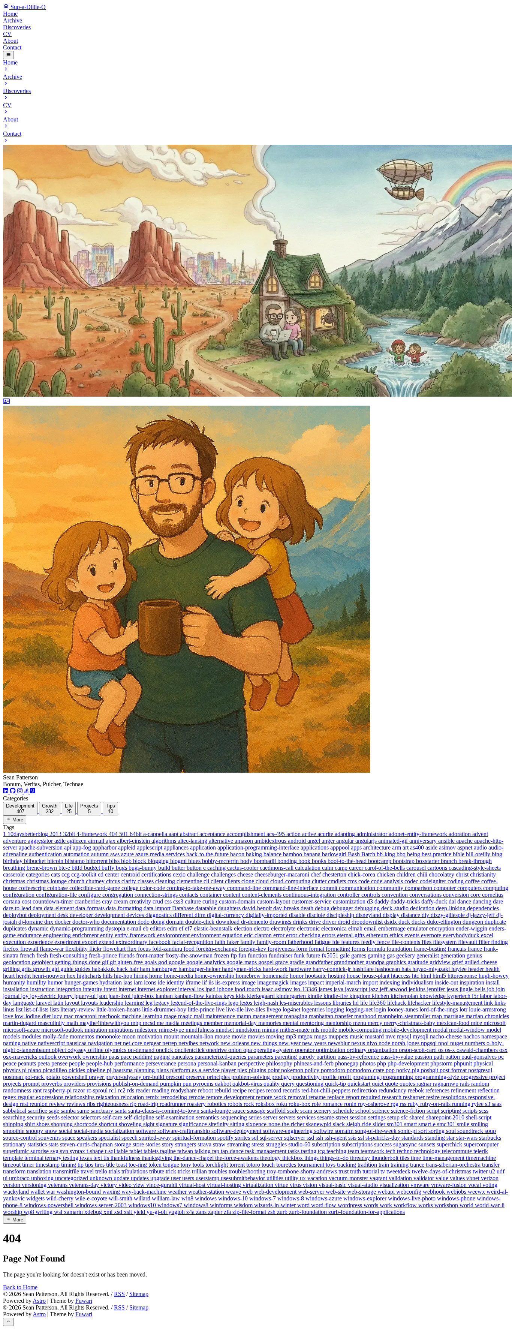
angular (345, 841)
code (364, 881)
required (371, 1097)
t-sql (111, 1151)
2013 (56, 834)
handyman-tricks (242, 969)
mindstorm (248, 1029)
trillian (200, 1171)
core (476, 894)
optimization (331, 1050)
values (458, 1178)
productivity (306, 1077)
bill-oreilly (479, 854)
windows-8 (291, 1198)
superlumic (16, 1151)
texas (86, 1158)
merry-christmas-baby (410, 1023)
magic (186, 1016)
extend (107, 942)
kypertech (459, 996)
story (168, 1144)
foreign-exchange (217, 948)
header (476, 969)
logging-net (360, 1009)
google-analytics (206, 962)
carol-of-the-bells (385, 868)
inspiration (473, 982)
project (497, 1077)
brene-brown (42, 868)
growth (42, 969)
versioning (35, 1185)
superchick (450, 1144)
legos (247, 1002)
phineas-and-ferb (314, 1063)
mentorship (339, 1023)
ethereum (377, 935)
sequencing (234, 1117)
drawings (281, 921)
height (24, 975)
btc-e (65, 868)
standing (435, 1137)
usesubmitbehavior (243, 1178)
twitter (481, 1171)
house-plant (376, 975)
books (320, 861)
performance (129, 1063)
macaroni (86, 1016)
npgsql (429, 1043)
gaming (377, 955)
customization (350, 901)
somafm (345, 1131)
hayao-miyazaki (431, 969)
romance (333, 1104)
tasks (294, 1151)
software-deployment (237, 1131)
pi (25, 1070)
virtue (282, 1185)
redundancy (393, 1090)
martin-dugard (20, 1023)
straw (220, 1144)
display (392, 915)
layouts (90, 1002)
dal (453, 901)
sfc (405, 1117)
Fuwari (83, 1301)
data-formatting (125, 908)
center (113, 874)
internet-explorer (158, 989)
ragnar (424, 1083)
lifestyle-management (458, 1002)
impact (316, 982)
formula (376, 948)
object (59, 1050)
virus (296, 1185)
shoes (43, 1124)
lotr (464, 1009)
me (161, 1023)
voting (489, 1185)
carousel (416, 868)
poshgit (430, 1070)
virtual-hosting (225, 1185)
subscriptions (358, 1144)
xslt (128, 1212)
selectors (91, 1117)
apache (465, 841)
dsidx (391, 921)
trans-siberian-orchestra (454, 1164)
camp (342, 868)
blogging (159, 861)
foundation (399, 948)
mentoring (312, 1023)
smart (411, 1124)
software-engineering (288, 1131)
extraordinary (132, 942)
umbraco (20, 1178)
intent (111, 989)
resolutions (454, 1097)
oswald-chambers (478, 1050)
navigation (101, 1043)
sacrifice (38, 1110)
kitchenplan (405, 996)
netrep (170, 1043)
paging (162, 1056)
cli (207, 881)
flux (132, 948)
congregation (118, 894)
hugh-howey (494, 975)
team (354, 1151)
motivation (150, 1036)
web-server (312, 1191)
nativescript (52, 1043)
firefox (11, 948)
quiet (378, 1083)
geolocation (17, 962)
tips (90, 1164)
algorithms (164, 841)
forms (359, 948)
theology (271, 1158)
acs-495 (276, 834)
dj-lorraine (31, 921)
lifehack (397, 1002)
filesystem (445, 942)
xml (108, 1212)
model (494, 1029)
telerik (480, 1151)
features (351, 942)
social (66, 1131)
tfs (107, 1158)
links (500, 1002)
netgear (153, 1043)
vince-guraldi (162, 1185)
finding (499, 942)
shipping (14, 1124)
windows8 (197, 1205)
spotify (226, 1137)
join (500, 989)
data (38, 908)
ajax (111, 841)
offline (96, 1050)
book (305, 861)
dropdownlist (368, 921)
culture (193, 901)
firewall (30, 948)
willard (143, 1198)
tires (100, 1164)
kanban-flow (190, 996)
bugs (122, 868)
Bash (354, 854)
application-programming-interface (259, 847)
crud (159, 901)
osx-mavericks (21, 1056)
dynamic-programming (77, 928)
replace (336, 1097)
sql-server (272, 1137)
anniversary (423, 841)
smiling (479, 1124)
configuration (19, 894)
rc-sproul (98, 1090)
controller (349, 894)
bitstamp (75, 861)
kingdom (360, 996)
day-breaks (287, 908)
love (9, 1016)
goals (151, 962)
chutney (96, 881)
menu (360, 1023)
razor (80, 1090)
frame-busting (430, 948)
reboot (206, 1090)
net (118, 1043)
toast (122, 1164)
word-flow (324, 1205)
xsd (119, 1212)
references (438, 1090)
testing (71, 1158)
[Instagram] (20, 791)
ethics (396, 935)
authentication (46, 854)
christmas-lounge (47, 881)
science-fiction (409, 1110)
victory (109, 1185)
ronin (351, 1104)
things (312, 1158)
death (308, 908)
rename (317, 1097)
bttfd (78, 868)
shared (417, 1117)
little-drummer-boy (165, 1009)
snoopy (35, 1131)
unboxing (43, 1178)
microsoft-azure (22, 1029)
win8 (188, 1198)
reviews (77, 1104)
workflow (406, 1205)
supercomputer (481, 1144)
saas (497, 1104)
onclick (165, 1050)
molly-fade (56, 1036)
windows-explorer (365, 1198)
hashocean (388, 969)
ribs (92, 1104)
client (218, 881)
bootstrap (404, 861)
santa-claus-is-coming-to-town (164, 1110)
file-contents (406, 942)
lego (234, 1002)
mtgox (306, 1036)
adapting (345, 834)
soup (490, 1131)
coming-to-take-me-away (196, 888)
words (372, 1205)
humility (37, 982)
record (274, 1090)
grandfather (319, 962)
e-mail (135, 928)
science (381, 1110)
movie (240, 1036)
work (387, 1205)
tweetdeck (399, 1171)
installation (16, 989)
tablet (136, 1151)
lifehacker (419, 1002)
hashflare (363, 969)
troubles (218, 1171)
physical (483, 1063)
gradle (297, 962)
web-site (336, 1191)
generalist (428, 955)
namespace (494, 1036)
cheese (246, 874)
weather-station (207, 1191)
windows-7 (263, 1198)
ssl (361, 1137)
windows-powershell (49, 1205)
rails (465, 1083)
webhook (434, 1191)
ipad (211, 989)
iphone (226, 989)
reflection (489, 1090)
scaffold (277, 1110)
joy (25, 996)
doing (158, 921)
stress (259, 1144)
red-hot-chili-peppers (326, 1090)
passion (424, 1056)
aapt (174, 834)
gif (106, 962)
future (314, 955)
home (156, 975)
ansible (447, 841)
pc (501, 1056)
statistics (37, 1144)
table (123, 1151)
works (426, 1205)
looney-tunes (403, 1009)
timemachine (481, 1158)
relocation (133, 1097)
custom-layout (274, 901)
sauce (239, 1110)
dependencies (483, 908)
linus (9, 1009)
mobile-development (408, 1029)
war (51, 1191)
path (439, 1056)
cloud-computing (291, 881)
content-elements (262, 894)
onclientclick (190, 1050)
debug (323, 908)
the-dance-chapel (194, 1158)
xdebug (93, 1212)
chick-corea (362, 874)
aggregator (41, 841)
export (90, 942)
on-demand (142, 1050)
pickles (78, 1070)
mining (271, 1029)
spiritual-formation (194, 1137)
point (274, 1070)
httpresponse (463, 975)
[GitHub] (13, 791)
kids (241, 996)
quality (272, 1083)
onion (235, 1050)
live (221, 1009)
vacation (318, 1178)
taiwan (186, 1151)
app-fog (83, 847)
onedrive (217, 1050)
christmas (15, 881)
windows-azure (324, 1198)
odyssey (77, 1050)
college (130, 888)
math (72, 1023)
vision (311, 1185)
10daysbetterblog (28, 834)
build (165, 868)
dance (465, 901)
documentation (119, 921)
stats (54, 1144)
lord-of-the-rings (439, 1009)
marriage (454, 1016)
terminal (34, 1158)
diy (426, 915)
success (383, 1144)
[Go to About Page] (256, 586)
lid (356, 1002)
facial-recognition (193, 942)
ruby (414, 1104)
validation (401, 1178)
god (163, 962)
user (176, 1178)
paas (115, 1056)
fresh (42, 955)
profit (345, 1077)
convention (395, 894)
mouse (223, 1036)
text (98, 1158)
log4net (292, 1009)
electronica (334, 928)
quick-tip (336, 1083)
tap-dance (233, 1151)
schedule (344, 1110)
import (370, 982)
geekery (406, 955)
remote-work (272, 1097)
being (414, 854)
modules (32, 1036)
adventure (15, 841)
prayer (97, 1077)
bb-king (387, 854)
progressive (475, 1077)
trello (102, 1171)
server (271, 1117)
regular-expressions (41, 1097)
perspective (252, 1063)
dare (498, 901)
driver (330, 921)
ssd (311, 1137)
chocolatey (442, 874)
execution (15, 942)
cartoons (438, 868)
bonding (287, 861)
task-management (266, 1151)
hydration (111, 982)
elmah (356, 928)
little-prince (202, 1009)
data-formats (90, 908)
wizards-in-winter (275, 1205)
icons (151, 982)
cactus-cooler (243, 868)
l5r (476, 996)
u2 (493, 1171)
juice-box (144, 996)
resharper (414, 1097)
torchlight (217, 1164)
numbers (476, 1043)
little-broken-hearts (119, 1009)
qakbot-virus (247, 1083)
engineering (57, 935)
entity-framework (136, 935)
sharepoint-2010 (446, 1117)
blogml (179, 861)
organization (383, 1050)
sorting (437, 1131)
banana (313, 854)
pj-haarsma (120, 1070)
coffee (473, 881)
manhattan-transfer (331, 1016)
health (492, 969)
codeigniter (434, 881)
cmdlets (337, 881)
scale (293, 1110)
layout (73, 1002)
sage (55, 1110)
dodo (144, 921)
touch (269, 1164)
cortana (12, 901)
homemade (276, 975)
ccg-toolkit (84, 874)
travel (88, 1171)
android (297, 841)
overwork (70, 1056)
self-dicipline (140, 1117)
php (382, 1063)
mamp (245, 1016)
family (248, 942)
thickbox (293, 1158)
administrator (372, 834)
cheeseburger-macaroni (283, 874)
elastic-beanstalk (214, 928)
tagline (168, 1151)
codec (412, 881)
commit (329, 888)
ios (201, 989)
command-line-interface (291, 888)
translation (40, 1171)
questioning (310, 1083)
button (195, 868)
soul (451, 1131)
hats (406, 969)
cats (56, 874)
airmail (97, 841)
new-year (290, 1043)
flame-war (52, 948)
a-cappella (156, 834)
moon (129, 1036)
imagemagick (273, 982)
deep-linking (451, 908)
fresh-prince (103, 955)
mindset (225, 1029)
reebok (416, 1090)
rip (134, 1104)
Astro (39, 1301)
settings (377, 1117)
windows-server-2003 (101, 1205)
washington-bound (79, 1191)
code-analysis (387, 881)
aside (432, 847)
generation (453, 955)
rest (25, 1104)
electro (262, 928)
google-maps (242, 962)
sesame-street (333, 1117)
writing (45, 1212)
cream (121, 901)
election (244, 928)
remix (152, 1097)
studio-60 (300, 1144)
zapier (216, 1212)
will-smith (121, 1198)
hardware (301, 969)
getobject (43, 962)
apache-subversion (41, 847)
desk (63, 915)
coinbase (58, 888)
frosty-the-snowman (189, 955)
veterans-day (84, 1185)
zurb (283, 1212)
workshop (447, 1205)
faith (221, 942)
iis (211, 982)
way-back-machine (144, 1191)
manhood (366, 1016)
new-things (264, 1043)
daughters (230, 908)
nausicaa (77, 1043)
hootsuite (316, 975)
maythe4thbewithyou (105, 1023)
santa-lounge (216, 1110)
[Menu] (8, 55)
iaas (128, 982)
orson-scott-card (418, 1050)
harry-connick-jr (332, 969)
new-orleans (235, 1043)
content (232, 894)
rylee (478, 1104)
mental (291, 1023)
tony (187, 1164)
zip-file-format (250, 1212)
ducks (419, 921)
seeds (54, 1117)
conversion (456, 894)
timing (69, 1164)
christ (463, 874)
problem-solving (251, 1077)
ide (162, 982)
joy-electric (44, 996)
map (437, 1016)
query (288, 1083)
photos (368, 1063)
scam (307, 1110)
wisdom (244, 1205)
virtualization (259, 1185)
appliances (177, 847)
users (189, 1178)
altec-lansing (193, 841)
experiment (68, 942)
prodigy (281, 1077)
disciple (316, 915)
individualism (418, 982)
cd (101, 874)
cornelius (492, 894)
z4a (191, 1212)
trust (344, 1171)
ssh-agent (336, 1137)
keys (229, 996)
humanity (15, 982)
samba (69, 1110)
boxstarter (428, 861)
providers (75, 1083)
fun (243, 955)
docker (63, 921)
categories (38, 874)
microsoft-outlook (63, 1029)
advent (480, 834)
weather (178, 1191)
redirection (365, 1090)
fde (336, 942)
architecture (377, 847)
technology (428, 1151)
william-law (166, 1198)
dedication (423, 908)
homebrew (249, 975)
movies (257, 1036)
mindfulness (201, 1029)
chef (316, 874)
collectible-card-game (95, 888)
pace (127, 1056)
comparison (419, 888)
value (443, 1178)
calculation (308, 868)
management (268, 1016)
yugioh (177, 1212)
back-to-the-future (208, 854)
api (68, 847)
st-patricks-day (383, 1137)
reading (161, 1090)
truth (356, 1171)
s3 (488, 1104)
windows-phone (457, 1198)
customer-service (312, 901)
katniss (214, 996)
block (140, 861)
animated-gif (393, 841)
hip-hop (124, 975)
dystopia (116, 928)
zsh (272, 1212)
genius (474, 955)
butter (179, 868)
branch (449, 861)
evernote (432, 935)
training (400, 1164)
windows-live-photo (412, 1198)
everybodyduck (462, 935)
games (359, 955)
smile (464, 1124)
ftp (234, 955)
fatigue (323, 942)
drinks (301, 921)
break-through (475, 861)
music (357, 1036)
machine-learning (142, 1016)
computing (495, 888)
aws (115, 854)
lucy (58, 1016)
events (412, 935)
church (77, 881)
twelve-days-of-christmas (442, 1171)
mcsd (150, 1023)
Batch (369, 854)
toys (331, 1164)
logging (336, 1009)
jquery (66, 996)
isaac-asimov (277, 989)
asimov (448, 847)
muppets (339, 1036)
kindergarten (291, 996)
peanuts (27, 1063)
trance (418, 1164)
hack (123, 969)
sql (256, 1137)
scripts (471, 1110)
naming (12, 1043)
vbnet (473, 1178)
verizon (490, 1178)
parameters (261, 1056)
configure (90, 894)
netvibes (188, 1043)
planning (145, 1070)
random (480, 1083)
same (84, 1110)
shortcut (109, 1124)
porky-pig (408, 1070)
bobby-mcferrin (221, 861)
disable (298, 915)
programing (366, 1077)
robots (236, 1104)
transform (15, 1171)
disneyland (369, 915)
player (229, 1070)
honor (297, 975)
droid (345, 921)
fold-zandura (168, 948)
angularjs (366, 841)
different (184, 915)
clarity (129, 881)
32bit (69, 834)
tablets (152, 1151)
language (24, 1002)
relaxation (108, 1097)
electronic (309, 928)
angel (314, 841)
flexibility (77, 948)
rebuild (223, 1090)
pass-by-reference (358, 1056)
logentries (314, 1009)
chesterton (335, 874)
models (12, 1036)
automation (77, 854)
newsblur (339, 1043)
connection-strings (157, 894)
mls (316, 1029)
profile (329, 1077)
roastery (197, 1104)
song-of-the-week (376, 1131)
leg (149, 1002)
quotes (408, 1083)
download (228, 921)
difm (201, 915)
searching (15, 1117)
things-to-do (335, 1158)
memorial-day (241, 1023)
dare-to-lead (18, 908)
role (317, 1104)
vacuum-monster (349, 1178)
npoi (444, 1043)
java (339, 989)
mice (477, 1023)
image (249, 982)
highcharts (90, 975)
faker (233, 942)
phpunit (463, 1063)
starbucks (490, 1137)
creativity (141, 901)
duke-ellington (445, 921)
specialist (110, 1137)
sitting (238, 1124)
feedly (369, 942)
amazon (245, 841)
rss (404, 1104)
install (493, 982)
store (139, 1144)
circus (113, 881)
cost (27, 901)
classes (146, 881)
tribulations (135, 1171)
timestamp (48, 1164)
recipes (257, 1090)
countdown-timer (54, 901)
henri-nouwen (49, 975)
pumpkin (171, 1083)
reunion (39, 1104)
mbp (137, 1023)
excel (487, 935)
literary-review (78, 1009)
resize (433, 1097)
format (317, 948)
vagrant (379, 1178)
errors (329, 935)
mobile (329, 1029)
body (247, 861)
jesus (453, 989)
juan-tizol (120, 996)
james (326, 989)
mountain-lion (197, 1036)
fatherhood (300, 942)
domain (175, 921)
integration (69, 989)
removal (298, 1097)
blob (127, 861)
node (385, 1043)
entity (107, 935)
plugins (258, 1070)
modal (441, 1029)
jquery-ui (85, 996)
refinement (464, 1090)
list (20, 1009)
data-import (158, 908)
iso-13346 (306, 989)
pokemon (293, 1070)
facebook (160, 942)
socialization (120, 1131)
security (37, 1117)
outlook (48, 1056)
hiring (141, 975)
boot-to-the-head (348, 861)
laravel (44, 1002)
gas (391, 955)
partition (326, 1056)
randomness (18, 1090)
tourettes (287, 1164)
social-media (89, 1131)
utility (292, 1178)
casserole (14, 874)
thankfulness (126, 1158)
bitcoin (56, 861)
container (211, 894)
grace (282, 962)
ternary (54, 1158)
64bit (136, 834)
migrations (122, 1029)
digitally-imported (267, 915)
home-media (179, 975)
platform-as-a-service (195, 1070)
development (110, 915)
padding (143, 1056)
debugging (368, 908)
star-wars (467, 1137)
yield (140, 1212)
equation (233, 935)
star (451, 1137)
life (364, 1002)
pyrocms (204, 1083)
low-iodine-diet (33, 1016)
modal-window (468, 1029)
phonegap (347, 1063)
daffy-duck (435, 901)
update (122, 1178)
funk (300, 955)
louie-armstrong (487, 1009)
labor (486, 996)
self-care (113, 1117)
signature (167, 1124)
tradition (368, 1164)
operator (305, 1050)
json (102, 996)
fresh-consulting (69, 955)
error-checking (304, 935)
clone (248, 881)
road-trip (149, 1104)
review (58, 1104)
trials (115, 1171)
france (475, 948)
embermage (392, 928)
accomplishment (246, 834)
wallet (38, 1191)
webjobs (457, 1191)
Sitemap (138, 1294)
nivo (373, 1043)
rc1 (113, 1090)
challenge (199, 874)
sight (149, 1124)
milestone (147, 1029)
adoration (460, 834)
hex (72, 975)
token (155, 1164)
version (12, 1185)
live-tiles (255, 1009)
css (169, 901)
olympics (116, 1050)
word (304, 1205)
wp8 (30, 1212)
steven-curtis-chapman (87, 1144)
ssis (353, 1137)
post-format (454, 1070)
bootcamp (380, 861)
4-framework (92, 834)
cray (108, 901)
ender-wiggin (472, 928)
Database (183, 908)
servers (288, 1117)
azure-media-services (160, 854)
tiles (405, 1158)
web (248, 1191)
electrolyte (284, 928)
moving (276, 1036)
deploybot (15, 915)
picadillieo (56, 1070)
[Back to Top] (8, 1322)
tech (391, 1151)
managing (296, 1016)
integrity (93, 989)
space (69, 1137)
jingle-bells (473, 989)
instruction (43, 989)
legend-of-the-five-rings (199, 1002)
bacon (238, 854)
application (203, 847)
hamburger (164, 969)
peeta (44, 1063)
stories (153, 1144)
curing (210, 901)
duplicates (15, 928)
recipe (240, 1090)
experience (40, 942)
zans (202, 1212)
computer (445, 888)
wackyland (16, 1191)
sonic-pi (408, 1131)
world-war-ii (490, 1205)
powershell (75, 1077)
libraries (342, 1002)
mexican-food (454, 1023)
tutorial (371, 1171)
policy (313, 1070)
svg (55, 1151)
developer (82, 915)
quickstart (359, 1083)
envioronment (174, 935)
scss (483, 1110)
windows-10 (233, 1198)
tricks (185, 1171)
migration (97, 1029)
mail (199, 1016)
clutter (320, 881)
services (307, 1117)
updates (140, 1178)
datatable (206, 908)
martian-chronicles (487, 1016)
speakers (88, 1137)
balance (273, 854)
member (214, 1023)
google (177, 962)
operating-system (274, 1050)
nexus (359, 1043)
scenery (323, 1110)
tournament (312, 1164)
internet (128, 989)
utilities (275, 1178)
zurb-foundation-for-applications (366, 1212)
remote (197, 1097)
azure (128, 854)
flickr (96, 948)
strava (205, 1144)
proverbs (52, 1083)
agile (60, 841)
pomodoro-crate (366, 1070)
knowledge (433, 996)
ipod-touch (248, 989)
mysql (405, 1036)
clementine (190, 881)
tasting (309, 1151)
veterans (58, 1185)
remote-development (231, 1097)
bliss (115, 861)
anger (329, 841)
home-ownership (215, 975)
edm (173, 928)
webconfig (409, 1191)
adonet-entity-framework (419, 834)
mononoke (109, 1036)
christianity (483, 874)
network (209, 1043)
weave (234, 1191)
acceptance (213, 834)
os (441, 1050)
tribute (157, 1171)
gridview (441, 962)
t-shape (96, 1151)
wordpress (351, 1205)
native (30, 1043)
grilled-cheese (480, 962)
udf (501, 1171)
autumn (100, 854)
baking (254, 854)
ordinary (357, 1050)
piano (35, 1070)
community (391, 888)
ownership (95, 1056)
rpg (395, 1104)
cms (352, 881)
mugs (321, 1036)
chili (423, 874)
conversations (426, 894)
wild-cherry (60, 1198)
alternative (222, 841)
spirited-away (155, 1137)
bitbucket (35, 861)
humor (56, 982)
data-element (59, 908)
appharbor (105, 847)
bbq (402, 854)
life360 (378, 1002)
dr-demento (255, 921)
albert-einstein (134, 841)
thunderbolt (385, 1158)
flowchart (115, 948)
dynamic (39, 928)
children (407, 874)
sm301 (395, 1124)
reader (144, 1090)
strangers (186, 1144)
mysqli (421, 1036)
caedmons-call (277, 868)
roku (282, 1104)
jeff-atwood (394, 989)
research (392, 1097)
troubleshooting (248, 1171)
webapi (386, 1191)
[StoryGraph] (32, 791)
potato (53, 1077)
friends (127, 955)
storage (123, 1144)
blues (195, 861)
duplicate (495, 921)
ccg (66, 874)
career (357, 868)
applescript (150, 847)
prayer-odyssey (124, 1077)
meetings (192, 1023)
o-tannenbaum (34, 1050)
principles (219, 1077)
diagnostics (159, 915)
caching (217, 868)
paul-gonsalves (479, 1056)
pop (391, 1070)
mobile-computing (360, 1029)
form (302, 948)
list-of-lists (37, 1009)
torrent (237, 1164)
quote (392, 1083)
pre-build (154, 1077)
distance (411, 915)
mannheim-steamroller (405, 1016)
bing (497, 854)
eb (146, 928)
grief (458, 962)
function (258, 955)
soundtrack (471, 1131)
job (491, 989)
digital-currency (226, 915)
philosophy (280, 1063)
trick (172, 1171)
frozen (222, 955)
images (299, 982)
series (256, 1117)
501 (124, 834)
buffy (109, 868)
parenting (286, 1056)
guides (83, 969)
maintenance (221, 1016)
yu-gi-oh (157, 1212)
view (139, 1185)
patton (453, 1056)
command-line (244, 888)
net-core (133, 1043)
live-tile (235, 1009)
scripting (452, 1110)
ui (6, 1178)
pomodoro (334, 1070)
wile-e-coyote (92, 1198)
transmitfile (67, 1171)
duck (405, 921)
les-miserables (297, 1002)
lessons (323, 1002)
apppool (340, 847)
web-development (276, 1191)
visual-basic (333, 1185)
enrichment (86, 935)
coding (456, 881)
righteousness (113, 1104)
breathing (15, 868)
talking (203, 1151)
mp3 (292, 1036)
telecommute (457, 1151)
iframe (194, 982)
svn (65, 1151)
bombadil (265, 861)
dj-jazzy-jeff (481, 915)
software (146, 1131)
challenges (224, 874)
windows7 (170, 1205)
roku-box (300, 1104)
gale (345, 955)
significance (193, 1124)
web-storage (362, 1191)
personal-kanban (218, 1063)
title (111, 1164)
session (359, 1117)
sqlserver (295, 1137)
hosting (337, 975)
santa (121, 1110)
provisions (100, 1083)
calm (328, 868)
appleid (127, 847)
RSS (119, 1294)
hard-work (276, 969)
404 (114, 834)
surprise (40, 1151)
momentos (83, 1036)
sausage (257, 1110)
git (113, 962)
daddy (382, 901)
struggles (277, 1144)
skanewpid (319, 1124)
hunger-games (81, 982)
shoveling (131, 1124)
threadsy (360, 1158)
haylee (459, 969)
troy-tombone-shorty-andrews (302, 1171)
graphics (396, 962)
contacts (189, 894)
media (173, 1023)
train (385, 1164)
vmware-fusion (449, 1185)
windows (206, 1198)
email (371, 928)
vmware (420, 1185)
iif (205, 982)
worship (13, 1212)
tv (383, 1171)
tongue (172, 1164)
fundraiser (281, 955)
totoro (254, 1164)
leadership (112, 1002)
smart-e (427, 1124)
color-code (153, 888)
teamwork (373, 1151)
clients (233, 881)
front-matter (150, 955)
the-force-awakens (237, 1158)
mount (172, 1036)
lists (55, 1009)
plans (163, 1070)
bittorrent (97, 861)
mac (69, 1016)
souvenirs (50, 1137)
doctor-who (86, 921)
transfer (491, 1164)
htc (416, 975)
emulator (418, 928)
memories (270, 1023)
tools (199, 1164)
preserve (196, 1077)
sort (423, 1131)
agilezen (77, 841)
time (416, 1158)
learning (135, 1002)
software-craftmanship (184, 1131)
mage (171, 1016)
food (190, 948)
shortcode (86, 1124)
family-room (272, 942)
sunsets (427, 1144)
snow (52, 1131)
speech (130, 1137)
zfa (228, 1212)
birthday (13, 861)
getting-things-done (78, 962)
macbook (109, 1016)
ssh (320, 1137)
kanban (165, 996)
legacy (162, 1002)
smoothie (14, 1131)
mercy (376, 1023)
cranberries (88, 901)
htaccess (401, 975)
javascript (357, 989)
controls (371, 894)
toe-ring (138, 1164)
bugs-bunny (143, 868)
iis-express (228, 982)
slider (380, 1124)
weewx (477, 1191)
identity (176, 982)
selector (71, 1117)
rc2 (122, 1090)
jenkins (418, 989)
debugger (343, 908)
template (13, 1158)
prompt (32, 1083)
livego (274, 1009)
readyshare (184, 1090)
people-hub (100, 1063)
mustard (375, 1036)
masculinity (52, 1023)
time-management (444, 1158)
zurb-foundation (308, 1212)
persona (188, 1063)
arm (397, 847)
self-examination (176, 1117)
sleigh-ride (359, 1124)
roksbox (266, 1104)
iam (139, 982)
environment (206, 935)
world (467, 1205)
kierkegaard (261, 996)
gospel (266, 962)
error (279, 935)
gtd (55, 969)
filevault (468, 942)
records (292, 1090)
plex (243, 1070)
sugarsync (405, 1144)
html (427, 975)
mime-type (172, 1029)
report (353, 1097)
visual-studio (363, 1185)
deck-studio (395, 908)
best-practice (437, 854)
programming (398, 1077)
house (354, 975)
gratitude (418, 962)
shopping (62, 1124)
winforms (222, 1205)
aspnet (465, 847)
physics (12, 1070)
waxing (111, 1191)
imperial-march (343, 982)
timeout (12, 1164)
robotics (217, 1104)
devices (135, 915)
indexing (390, 982)
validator (424, 1178)
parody (307, 1056)
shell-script (478, 1117)
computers (470, 888)
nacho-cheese (446, 1036)
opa (248, 1050)
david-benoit (257, 908)
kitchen (381, 996)
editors (158, 928)
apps (357, 847)
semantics (208, 1117)
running (462, 1104)
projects (13, 1083)
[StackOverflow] (27, 791)
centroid (131, 874)
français (457, 948)
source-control (20, 1137)
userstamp (208, 1178)
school (363, 1110)
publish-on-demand (136, 1083)
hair (134, 969)
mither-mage (295, 1029)
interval (187, 989)
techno (405, 1151)
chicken (387, 874)
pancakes (183, 1056)
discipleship (341, 915)
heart (9, 975)
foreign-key (253, 948)
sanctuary (103, 1110)
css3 (179, 901)
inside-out (447, 982)
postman (13, 1077)
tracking (347, 1164)
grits (27, 969)
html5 (440, 975)
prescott (176, 1077)
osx (503, 1050)
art (406, 847)
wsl (59, 1212)
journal (12, 996)
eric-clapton (258, 935)
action (294, 834)
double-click (200, 921)
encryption (442, 928)
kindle (315, 996)
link (489, 1002)
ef (182, 928)
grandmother (349, 962)
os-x (451, 1050)
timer (29, 1164)
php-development (409, 1063)
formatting (339, 948)
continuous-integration (310, 894)
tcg (322, 1151)
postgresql (480, 1070)
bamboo (293, 854)
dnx (49, 921)
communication (358, 888)
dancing (483, 901)
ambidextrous (271, 841)
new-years (315, 1043)
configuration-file (57, 894)
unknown (102, 1178)
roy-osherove (374, 1104)
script (434, 1110)
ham (145, 969)
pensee (60, 1063)
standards (413, 1137)
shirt (30, 1124)
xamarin (74, 1212)
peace (10, 1063)
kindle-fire (336, 996)
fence (384, 942)
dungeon (474, 921)
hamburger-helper (200, 969)
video (125, 1185)
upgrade (160, 1178)
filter (485, 942)
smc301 (447, 1124)
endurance (30, 935)
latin (59, 1002)
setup (394, 1117)
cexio (180, 874)
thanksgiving (158, 1158)
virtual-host (193, 1185)
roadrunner (173, 1104)
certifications (157, 874)
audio (481, 847)
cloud (263, 881)
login (381, 1009)
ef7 (189, 928)
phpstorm (442, 1063)
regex (10, 1097)
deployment (42, 915)
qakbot (223, 1083)
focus (145, 948)
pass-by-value (397, 1056)
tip (81, 1164)
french (28, 955)
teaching (337, 1151)
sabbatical (15, 1110)
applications (315, 847)
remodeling (174, 1097)
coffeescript (32, 888)
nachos (472, 1036)
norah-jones (406, 1043)
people (77, 1063)
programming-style (438, 1077)
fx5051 (331, 955)
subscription (327, 1144)
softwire (324, 1131)
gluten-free (130, 962)
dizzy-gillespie (448, 915)
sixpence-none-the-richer (276, 1124)
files (427, 942)
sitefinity (219, 1124)
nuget (457, 1043)
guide (67, 969)
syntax (78, 1151)
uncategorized (72, 1178)
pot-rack (34, 1077)
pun (188, 1083)
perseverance (161, 1063)
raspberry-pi (58, 1090)
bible (459, 854)
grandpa (375, 962)
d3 (370, 901)
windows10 (142, 1205)
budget (93, 868)
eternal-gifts (351, 935)
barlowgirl (335, 854)
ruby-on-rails (436, 1104)
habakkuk (104, 969)
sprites (243, 1137)
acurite (326, 834)
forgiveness (282, 948)
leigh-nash (267, 1002)
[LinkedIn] (6, 791)
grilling (12, 969)
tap (216, 1151)
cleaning (166, 881)
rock (250, 1104)
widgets (36, 1198)
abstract (189, 834)
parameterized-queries (221, 1056)
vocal (475, 1185)
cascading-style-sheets (475, 868)
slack (339, 1124)
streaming (239, 1144)
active (309, 834)
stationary (15, 1144)
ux (303, 1178)
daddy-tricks (406, 901)
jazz (374, 989)
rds (131, 1090)
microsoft (495, 1023)
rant (38, 1090)
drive (315, 921)
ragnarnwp (446, 1083)
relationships (80, 1097)
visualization (394, 1185)
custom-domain (238, 901)
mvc (391, 1036)
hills (108, 975)
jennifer (436, 989)
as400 (417, 847)
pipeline (97, 1070)
